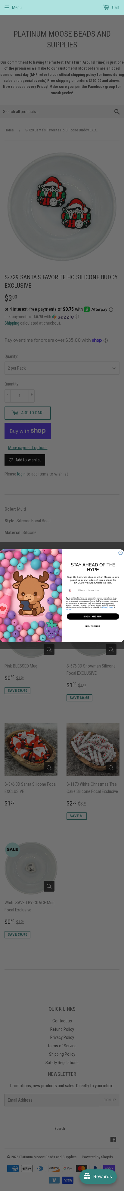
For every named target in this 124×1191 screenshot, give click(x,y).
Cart (115, 7)
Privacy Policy (107, 607)
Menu (17, 7)
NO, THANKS (93, 626)
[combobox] (72, 590)
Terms (68, 609)
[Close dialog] (120, 553)
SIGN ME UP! (93, 616)
